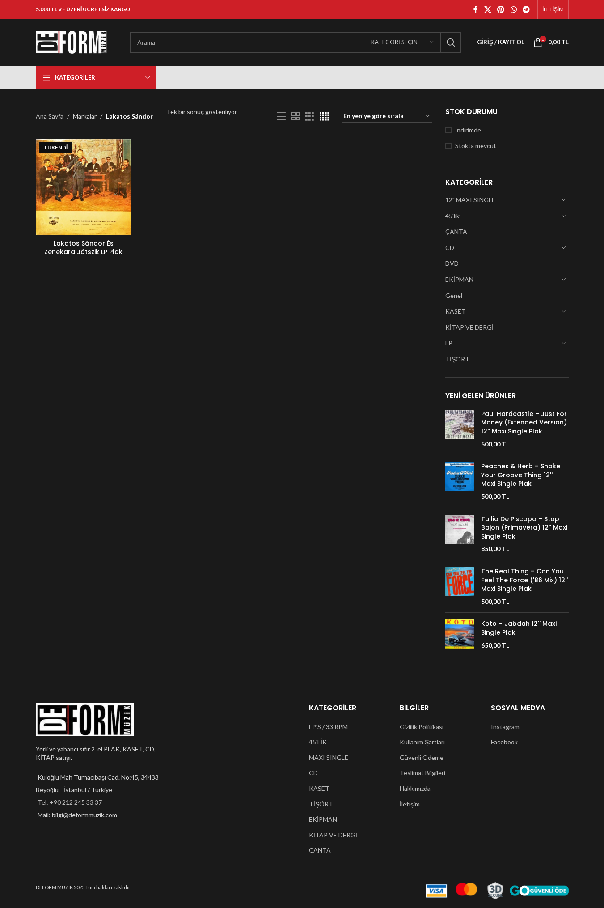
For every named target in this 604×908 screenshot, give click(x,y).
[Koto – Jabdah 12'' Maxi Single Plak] (459, 634)
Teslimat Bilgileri (422, 772)
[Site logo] (71, 41)
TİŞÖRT (457, 359)
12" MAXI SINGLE (470, 200)
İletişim (410, 804)
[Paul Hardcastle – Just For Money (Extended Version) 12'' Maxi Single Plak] (459, 429)
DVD (452, 263)
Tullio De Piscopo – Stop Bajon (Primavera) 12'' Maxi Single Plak (524, 528)
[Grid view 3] (309, 116)
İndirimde (468, 130)
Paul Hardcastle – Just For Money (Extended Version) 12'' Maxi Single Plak (524, 423)
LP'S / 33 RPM (328, 726)
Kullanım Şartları (422, 742)
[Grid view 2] (295, 116)
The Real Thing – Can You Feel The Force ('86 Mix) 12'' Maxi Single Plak (524, 580)
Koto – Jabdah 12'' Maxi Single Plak (519, 628)
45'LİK (318, 742)
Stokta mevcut (475, 145)
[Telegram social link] (526, 9)
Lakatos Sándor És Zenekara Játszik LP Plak (83, 248)
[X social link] (487, 9)
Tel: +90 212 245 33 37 (70, 802)
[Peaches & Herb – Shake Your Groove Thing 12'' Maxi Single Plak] (459, 481)
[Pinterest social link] (500, 9)
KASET (455, 311)
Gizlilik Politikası (421, 726)
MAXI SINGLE (328, 757)
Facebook (504, 742)
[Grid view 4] (324, 116)
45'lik (452, 216)
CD (449, 247)
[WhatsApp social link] (513, 9)
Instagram (505, 726)
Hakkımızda (415, 788)
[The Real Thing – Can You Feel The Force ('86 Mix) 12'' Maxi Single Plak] (459, 586)
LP (448, 343)
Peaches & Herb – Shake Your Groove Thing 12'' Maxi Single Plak (520, 475)
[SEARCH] (451, 42)
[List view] (281, 116)
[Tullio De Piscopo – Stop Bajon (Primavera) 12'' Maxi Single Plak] (459, 534)
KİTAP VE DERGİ (469, 327)
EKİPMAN (459, 279)
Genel (453, 295)
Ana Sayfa (49, 116)
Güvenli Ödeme (421, 757)
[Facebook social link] (475, 9)
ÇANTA (456, 231)
